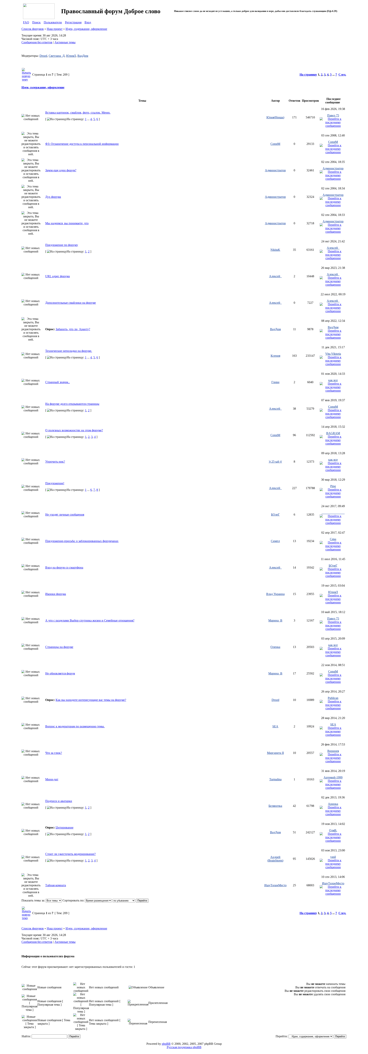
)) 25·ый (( (275, 461)
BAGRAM (333, 433)
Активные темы (65, 42)
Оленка (275, 647)
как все (333, 380)
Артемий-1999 (333, 777)
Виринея (333, 751)
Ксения (275, 355)
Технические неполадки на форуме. (68, 350)
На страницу (308, 74)
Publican (333, 698)
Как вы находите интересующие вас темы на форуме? (91, 700)
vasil (333, 856)
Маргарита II (275, 752)
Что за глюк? (53, 752)
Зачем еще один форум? (60, 170)
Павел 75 (333, 115)
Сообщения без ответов (36, 42)
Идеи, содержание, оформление (86, 29)
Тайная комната (55, 885)
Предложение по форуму (61, 245)
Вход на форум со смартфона (64, 567)
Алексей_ (333, 247)
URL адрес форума (57, 276)
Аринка (333, 804)
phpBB (166, 1043)
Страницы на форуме (59, 647)
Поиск (36, 22)
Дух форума (53, 196)
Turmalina (275, 779)
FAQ (26, 22)
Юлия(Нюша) (275, 117)
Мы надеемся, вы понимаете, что (67, 223)
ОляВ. (333, 830)
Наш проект (54, 29)
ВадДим (82, 55)
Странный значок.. (57, 382)
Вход (88, 22)
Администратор (275, 170)
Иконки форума (55, 594)
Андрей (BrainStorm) (275, 858)
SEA (275, 726)
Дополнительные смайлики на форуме (70, 302)
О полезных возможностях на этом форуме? (74, 430)
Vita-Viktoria (333, 353)
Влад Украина (275, 594)
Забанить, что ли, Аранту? (73, 329)
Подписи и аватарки (58, 801)
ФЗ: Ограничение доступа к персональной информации (82, 143)
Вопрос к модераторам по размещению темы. (75, 726)
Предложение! (54, 483)
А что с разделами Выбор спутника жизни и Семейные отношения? (89, 620)
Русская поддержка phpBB (184, 1047)
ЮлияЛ (71, 55)
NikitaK (275, 249)
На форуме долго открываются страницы (72, 403)
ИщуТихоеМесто (275, 885)
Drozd (43, 55)
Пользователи (53, 22)
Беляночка (275, 805)
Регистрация (73, 22)
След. (342, 74)
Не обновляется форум (60, 673)
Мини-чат (51, 779)
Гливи (275, 382)
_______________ (333, 512)
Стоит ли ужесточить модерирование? (70, 854)
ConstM (275, 143)
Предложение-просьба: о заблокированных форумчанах (81, 541)
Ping (333, 486)
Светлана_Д (57, 55)
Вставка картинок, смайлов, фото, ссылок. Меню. (77, 112)
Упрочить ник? (55, 461)
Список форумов (32, 29)
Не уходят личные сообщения (64, 514)
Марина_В (275, 620)
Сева (333, 539)
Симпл (275, 541)
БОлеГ (275, 514)
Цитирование (64, 827)
